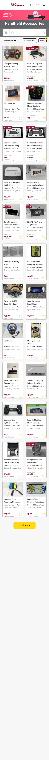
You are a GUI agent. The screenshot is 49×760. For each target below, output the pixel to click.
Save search (29, 40)
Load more (24, 525)
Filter (43, 40)
